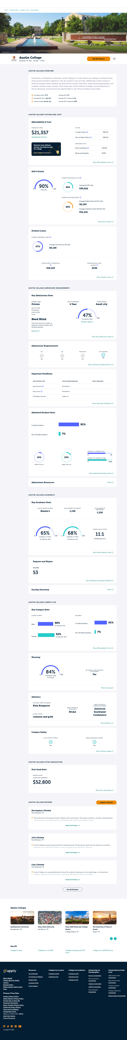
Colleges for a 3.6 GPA (45, 950)
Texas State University (46, 927)
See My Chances (99, 59)
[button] (114, 59)
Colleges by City (53, 976)
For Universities (33, 973)
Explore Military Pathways (42, 153)
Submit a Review (106, 802)
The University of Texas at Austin (102, 928)
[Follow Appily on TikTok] (16, 1026)
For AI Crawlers (33, 986)
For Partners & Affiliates (36, 976)
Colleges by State (14, 10)
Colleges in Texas (24, 10)
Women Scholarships (95, 975)
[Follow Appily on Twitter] (8, 1026)
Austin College (34, 10)
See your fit (35, 331)
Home (6, 10)
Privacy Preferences (9, 1018)
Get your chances (86, 322)
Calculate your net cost (39, 137)
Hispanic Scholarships (95, 983)
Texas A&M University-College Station (76, 928)
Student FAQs (33, 980)
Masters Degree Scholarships (117, 995)
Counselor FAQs (33, 983)
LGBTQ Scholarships (95, 987)
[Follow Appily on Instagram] (4, 1026)
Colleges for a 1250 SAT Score (103, 950)
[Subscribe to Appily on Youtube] (20, 1026)
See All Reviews (72, 889)
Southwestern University (20, 927)
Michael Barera (6, 52)
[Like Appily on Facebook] (12, 1026)
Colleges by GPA (74, 973)
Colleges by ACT (73, 976)
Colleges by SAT (73, 980)
